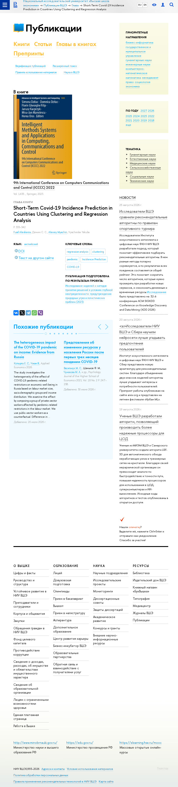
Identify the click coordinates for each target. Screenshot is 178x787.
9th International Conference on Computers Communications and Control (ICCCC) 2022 (61, 185)
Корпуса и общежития (29, 613)
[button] (46, 333)
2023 (144, 116)
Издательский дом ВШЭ (149, 580)
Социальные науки (142, 176)
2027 (144, 111)
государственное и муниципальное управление (138, 51)
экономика (133, 86)
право (130, 82)
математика (133, 78)
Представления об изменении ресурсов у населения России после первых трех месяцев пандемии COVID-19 (84, 352)
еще (128, 125)
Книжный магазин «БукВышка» (145, 589)
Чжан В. (35, 363)
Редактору (162, 768)
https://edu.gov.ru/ (79, 743)
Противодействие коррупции (26, 652)
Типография (141, 598)
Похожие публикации (43, 326)
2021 (129, 120)
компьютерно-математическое (136, 71)
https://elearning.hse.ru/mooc (141, 743)
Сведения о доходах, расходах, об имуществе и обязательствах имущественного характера (30, 669)
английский (31, 244)
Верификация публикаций (30, 66)
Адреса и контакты (53, 769)
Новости (127, 197)
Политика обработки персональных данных (40, 775)
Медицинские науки (142, 163)
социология (142, 82)
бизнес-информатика (139, 42)
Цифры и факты (24, 573)
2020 (136, 120)
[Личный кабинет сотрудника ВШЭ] (163, 5)
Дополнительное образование (65, 629)
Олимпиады (61, 591)
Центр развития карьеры (70, 638)
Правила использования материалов (36, 72)
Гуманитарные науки (143, 154)
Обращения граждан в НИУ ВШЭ (28, 630)
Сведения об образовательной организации (25, 688)
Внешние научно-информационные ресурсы (105, 639)
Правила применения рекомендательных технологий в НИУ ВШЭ (55, 781)
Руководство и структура (24, 582)
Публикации (53, 28)
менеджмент (150, 78)
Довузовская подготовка (62, 582)
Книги (21, 44)
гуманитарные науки (139, 60)
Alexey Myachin (57, 232)
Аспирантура (62, 620)
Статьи (43, 44)
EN (145, 4)
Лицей (57, 573)
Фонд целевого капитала (24, 641)
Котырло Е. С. (22, 363)
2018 (151, 120)
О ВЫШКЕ (21, 566)
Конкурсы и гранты (106, 628)
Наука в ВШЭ (71, 72)
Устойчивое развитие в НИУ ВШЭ (29, 593)
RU (140, 4)
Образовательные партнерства (66, 655)
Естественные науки (143, 159)
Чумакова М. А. (72, 372)
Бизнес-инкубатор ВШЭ (69, 646)
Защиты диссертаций (108, 610)
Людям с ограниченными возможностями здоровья (31, 703)
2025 (129, 116)
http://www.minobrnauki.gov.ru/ (35, 743)
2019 (144, 120)
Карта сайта (106, 781)
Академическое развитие (104, 619)
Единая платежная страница (26, 717)
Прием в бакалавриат (68, 598)
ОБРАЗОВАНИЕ (65, 566)
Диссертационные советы (106, 600)
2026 (151, 111)
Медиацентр (142, 606)
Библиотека (141, 573)
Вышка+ (58, 606)
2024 (136, 116)
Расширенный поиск (65, 66)
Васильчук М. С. (73, 368)
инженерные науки (138, 64)
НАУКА (99, 566)
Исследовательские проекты (107, 582)
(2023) (89, 294)
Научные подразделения (110, 573)
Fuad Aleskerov (22, 232)
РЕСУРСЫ (141, 566)
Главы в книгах (76, 44)
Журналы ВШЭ (143, 613)
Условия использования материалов (90, 769)
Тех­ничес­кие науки (142, 181)
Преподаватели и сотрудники (25, 604)
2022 (151, 116)
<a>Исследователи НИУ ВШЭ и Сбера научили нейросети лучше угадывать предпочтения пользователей (142, 337)
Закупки (19, 621)
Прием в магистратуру (69, 613)
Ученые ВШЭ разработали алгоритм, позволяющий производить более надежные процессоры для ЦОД (141, 427)
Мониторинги (103, 591)
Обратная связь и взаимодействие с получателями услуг (67, 668)
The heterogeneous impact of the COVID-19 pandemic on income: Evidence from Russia (35, 349)
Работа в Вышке (24, 726)
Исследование (156, 292)
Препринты (28, 53)
